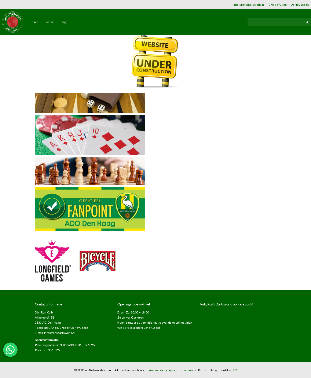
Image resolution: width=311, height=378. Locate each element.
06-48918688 (300, 4)
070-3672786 (278, 4)
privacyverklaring (157, 370)
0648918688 (152, 327)
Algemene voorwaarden (183, 370)
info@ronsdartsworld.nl (249, 4)
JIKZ (234, 370)
